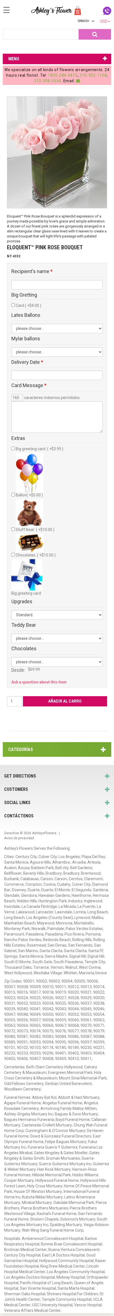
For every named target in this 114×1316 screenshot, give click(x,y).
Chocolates (24, 648)
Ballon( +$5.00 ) (29, 495)
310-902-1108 (93, 75)
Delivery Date (27, 362)
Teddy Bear (23, 625)
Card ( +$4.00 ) (28, 305)
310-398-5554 (47, 81)
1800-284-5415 (62, 75)
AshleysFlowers (44, 833)
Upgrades (21, 601)
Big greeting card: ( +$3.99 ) (39, 449)
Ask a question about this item (39, 682)
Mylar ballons (25, 338)
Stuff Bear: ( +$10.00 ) (35, 529)
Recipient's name (32, 271)
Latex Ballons (25, 315)
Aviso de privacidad (19, 838)
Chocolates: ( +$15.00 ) (36, 555)
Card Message (28, 385)
